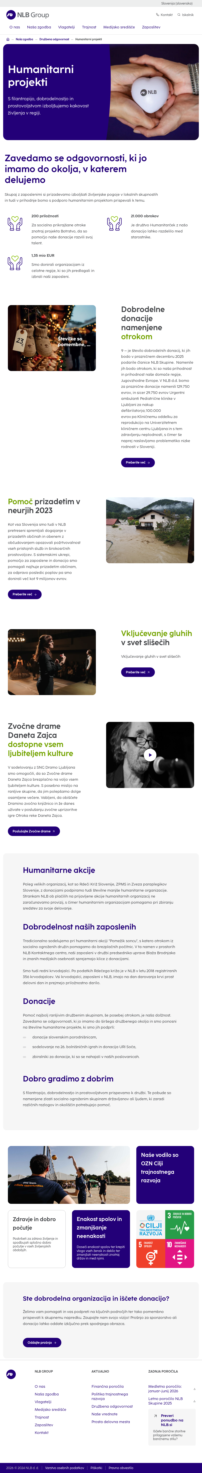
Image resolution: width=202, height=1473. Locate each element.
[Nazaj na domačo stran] (27, 15)
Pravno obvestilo (121, 1468)
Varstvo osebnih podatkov (64, 1468)
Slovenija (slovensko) (177, 3)
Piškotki (96, 1468)
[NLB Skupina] (7, 39)
